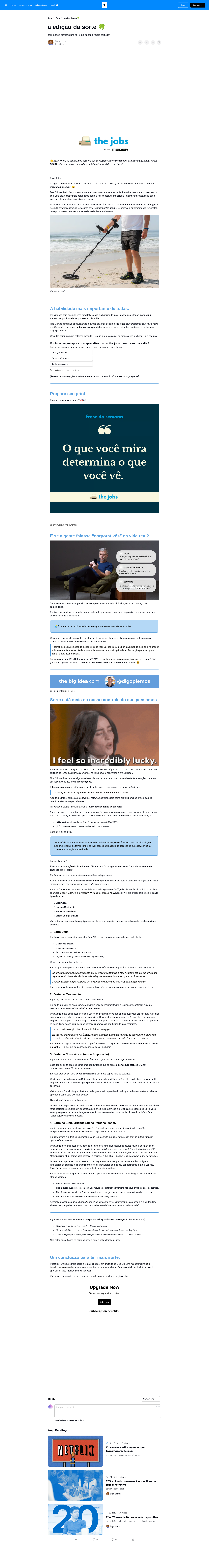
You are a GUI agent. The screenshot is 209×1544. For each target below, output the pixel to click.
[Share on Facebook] (140, 42)
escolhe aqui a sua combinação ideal (119, 659)
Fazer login (54, 370)
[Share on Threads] (153, 42)
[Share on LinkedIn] (159, 42)
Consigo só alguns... (61, 358)
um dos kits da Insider (79, 650)
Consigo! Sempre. (60, 352)
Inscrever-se (67, 370)
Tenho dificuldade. (60, 364)
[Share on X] (146, 42)
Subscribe (104, 1302)
